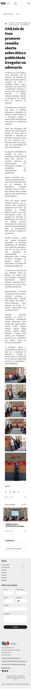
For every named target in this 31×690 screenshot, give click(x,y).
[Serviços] (23, 570)
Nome (6, 589)
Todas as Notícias (8, 14)
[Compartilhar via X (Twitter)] (10, 492)
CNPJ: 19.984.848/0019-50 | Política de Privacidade (15, 684)
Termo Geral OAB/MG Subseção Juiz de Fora (14, 661)
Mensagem (7, 614)
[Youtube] (7, 671)
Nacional (4, 577)
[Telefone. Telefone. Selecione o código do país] (19, 601)
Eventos (4, 572)
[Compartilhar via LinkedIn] (14, 492)
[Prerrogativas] (23, 567)
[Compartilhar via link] (18, 492)
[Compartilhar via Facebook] (6, 492)
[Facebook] (5, 671)
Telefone (19, 597)
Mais (18, 14)
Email (6, 597)
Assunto (6, 605)
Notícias (7, 486)
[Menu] (15, 3)
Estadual (4, 580)
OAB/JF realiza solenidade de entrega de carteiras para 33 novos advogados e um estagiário (14, 525)
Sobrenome (20, 589)
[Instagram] (3, 671)
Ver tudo (23, 504)
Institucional (5, 565)
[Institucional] (23, 565)
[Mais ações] (25, 24)
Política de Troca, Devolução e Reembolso (14, 664)
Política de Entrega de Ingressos (11, 658)
